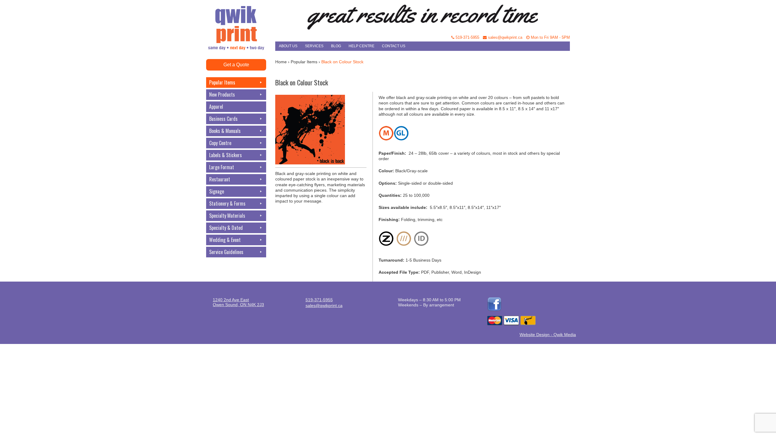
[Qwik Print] (240, 15)
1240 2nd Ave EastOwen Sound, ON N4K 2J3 (238, 302)
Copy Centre (220, 143)
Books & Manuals (225, 130)
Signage (216, 191)
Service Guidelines (226, 252)
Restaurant (219, 179)
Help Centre (361, 46)
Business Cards (223, 118)
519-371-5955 (466, 37)
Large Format (221, 167)
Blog (336, 46)
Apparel (216, 106)
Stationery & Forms (227, 203)
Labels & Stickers (225, 155)
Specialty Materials (227, 215)
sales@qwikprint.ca (504, 37)
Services (314, 46)
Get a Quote (236, 64)
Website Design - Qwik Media (548, 334)
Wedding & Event (225, 239)
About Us (288, 46)
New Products (222, 94)
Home (281, 61)
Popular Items (222, 82)
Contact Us (393, 46)
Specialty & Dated (226, 227)
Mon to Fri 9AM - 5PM (550, 37)
